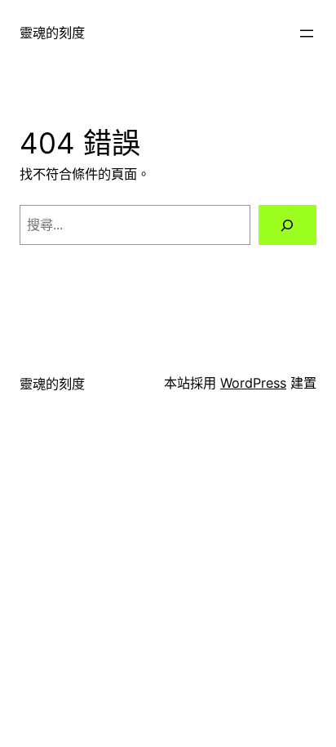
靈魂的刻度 (52, 32)
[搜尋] (287, 225)
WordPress (253, 383)
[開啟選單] (306, 33)
